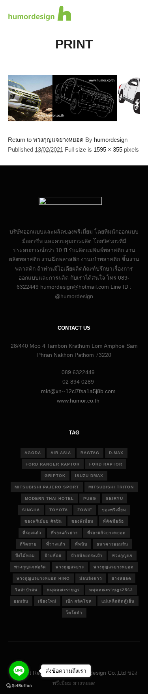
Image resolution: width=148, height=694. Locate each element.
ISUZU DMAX (89, 475)
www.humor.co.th (78, 400)
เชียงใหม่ (47, 601)
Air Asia (61, 453)
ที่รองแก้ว (31, 533)
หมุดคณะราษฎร (63, 590)
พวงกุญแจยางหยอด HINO (43, 578)
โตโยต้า (74, 612)
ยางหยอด (121, 578)
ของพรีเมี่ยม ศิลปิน (43, 521)
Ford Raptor (105, 464)
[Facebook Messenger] (104, 653)
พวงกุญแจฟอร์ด (30, 567)
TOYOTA (58, 510)
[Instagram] (68, 653)
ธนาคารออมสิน (112, 544)
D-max (116, 453)
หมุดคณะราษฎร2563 (111, 590)
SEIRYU (114, 498)
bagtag (90, 453)
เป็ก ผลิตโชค (79, 601)
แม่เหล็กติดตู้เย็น (118, 601)
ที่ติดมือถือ (113, 521)
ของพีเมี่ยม (82, 521)
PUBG (89, 498)
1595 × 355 (108, 149)
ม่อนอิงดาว (90, 578)
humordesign (110, 139)
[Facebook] (56, 653)
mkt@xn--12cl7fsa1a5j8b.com (78, 391)
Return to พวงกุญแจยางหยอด (46, 139)
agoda (32, 453)
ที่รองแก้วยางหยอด (106, 533)
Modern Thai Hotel (49, 498)
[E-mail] (44, 653)
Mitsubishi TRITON (111, 487)
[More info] (119, 14)
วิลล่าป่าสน (26, 590)
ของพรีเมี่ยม (114, 510)
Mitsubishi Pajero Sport (47, 487)
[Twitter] (80, 653)
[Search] (104, 14)
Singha (31, 510)
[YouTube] (92, 653)
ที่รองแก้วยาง (64, 533)
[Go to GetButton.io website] (19, 685)
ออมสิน (21, 601)
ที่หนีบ (81, 544)
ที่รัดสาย (28, 544)
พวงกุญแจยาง (70, 567)
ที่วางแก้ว (56, 544)
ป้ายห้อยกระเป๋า (87, 555)
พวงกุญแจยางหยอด (114, 567)
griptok (55, 475)
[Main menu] (133, 14)
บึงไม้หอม (25, 555)
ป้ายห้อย (53, 555)
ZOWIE (84, 510)
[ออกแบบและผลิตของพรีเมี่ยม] (39, 14)
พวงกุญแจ (122, 555)
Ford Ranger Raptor (53, 464)
